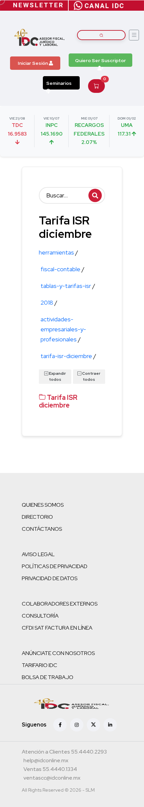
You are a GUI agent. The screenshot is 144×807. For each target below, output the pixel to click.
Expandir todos (57, 376)
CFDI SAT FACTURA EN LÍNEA (57, 627)
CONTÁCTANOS (42, 528)
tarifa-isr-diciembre (68, 356)
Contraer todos (90, 376)
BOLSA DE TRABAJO (47, 677)
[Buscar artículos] (101, 35)
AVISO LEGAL (38, 554)
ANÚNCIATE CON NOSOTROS (58, 653)
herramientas (58, 252)
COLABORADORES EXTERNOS (59, 603)
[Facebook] (60, 725)
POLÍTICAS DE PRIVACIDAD (54, 566)
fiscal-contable (62, 269)
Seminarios (59, 83)
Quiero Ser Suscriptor (100, 60)
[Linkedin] (110, 725)
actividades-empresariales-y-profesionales (63, 329)
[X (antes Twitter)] (93, 725)
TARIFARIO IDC (39, 665)
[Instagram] (76, 725)
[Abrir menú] (134, 35)
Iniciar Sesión (33, 63)
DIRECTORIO (37, 516)
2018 (49, 302)
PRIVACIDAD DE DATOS (49, 578)
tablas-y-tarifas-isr (68, 286)
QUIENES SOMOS (43, 504)
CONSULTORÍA (40, 615)
